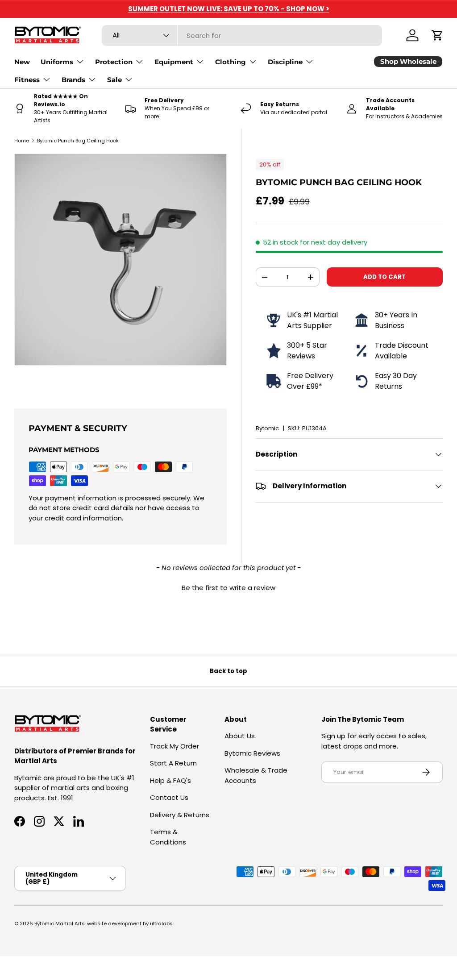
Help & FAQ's (170, 780)
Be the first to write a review (228, 587)
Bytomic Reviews (252, 753)
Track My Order (174, 746)
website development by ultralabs (130, 923)
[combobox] (242, 35)
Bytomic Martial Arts (59, 923)
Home (21, 140)
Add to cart (384, 277)
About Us (239, 735)
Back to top (228, 671)
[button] (437, 35)
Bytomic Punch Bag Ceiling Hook (78, 140)
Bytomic (267, 428)
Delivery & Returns (179, 814)
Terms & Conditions (168, 837)
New (22, 62)
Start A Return (173, 763)
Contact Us (169, 797)
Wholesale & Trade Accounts (255, 775)
